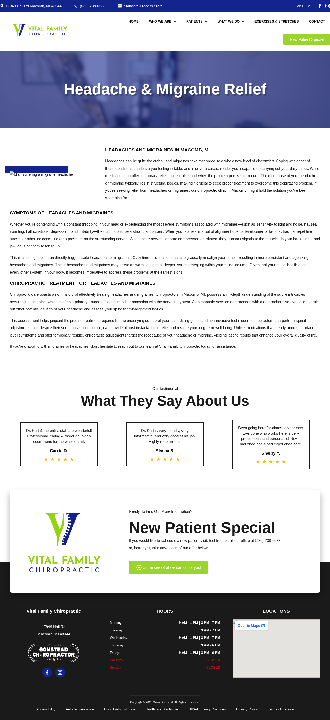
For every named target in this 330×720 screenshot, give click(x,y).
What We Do (229, 21)
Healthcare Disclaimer (161, 709)
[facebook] (320, 6)
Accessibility (45, 709)
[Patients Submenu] (207, 21)
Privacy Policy (247, 709)
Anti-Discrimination (80, 709)
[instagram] (327, 6)
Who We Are (160, 21)
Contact (317, 21)
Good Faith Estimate (119, 709)
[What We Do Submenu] (244, 21)
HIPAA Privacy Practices (207, 709)
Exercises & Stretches (276, 21)
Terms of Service (281, 709)
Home (134, 21)
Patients (194, 21)
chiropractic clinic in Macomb (221, 190)
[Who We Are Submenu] (176, 21)
